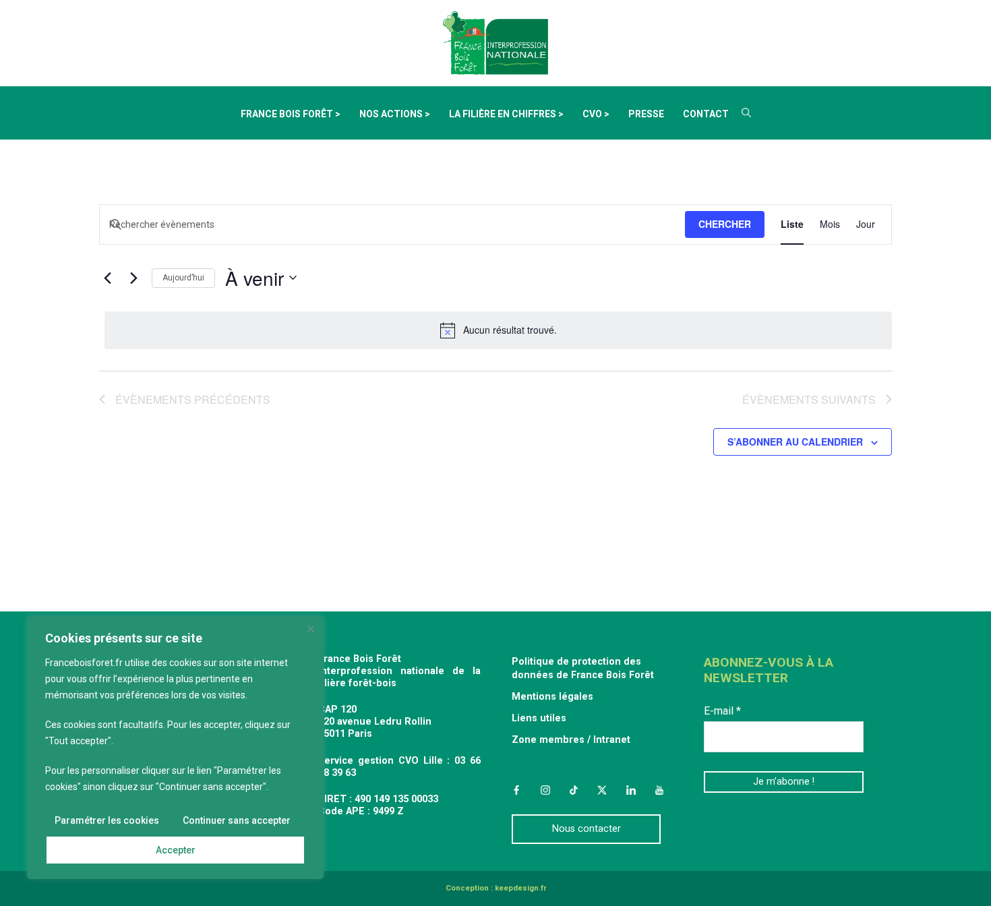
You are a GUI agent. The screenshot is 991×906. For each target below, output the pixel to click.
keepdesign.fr (520, 888)
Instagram (544, 790)
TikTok (573, 790)
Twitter (602, 790)
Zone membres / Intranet (571, 740)
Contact (706, 114)
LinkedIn (631, 790)
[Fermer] (310, 629)
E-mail (722, 710)
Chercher (724, 224)
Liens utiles (539, 718)
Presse (646, 114)
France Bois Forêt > (290, 114)
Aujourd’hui (183, 277)
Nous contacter (586, 829)
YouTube (659, 790)
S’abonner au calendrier (795, 442)
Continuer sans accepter (237, 820)
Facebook (516, 790)
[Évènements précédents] (107, 278)
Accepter (176, 850)
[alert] (498, 330)
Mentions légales (552, 696)
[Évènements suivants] (133, 278)
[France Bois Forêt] (495, 42)
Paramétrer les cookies (107, 820)
